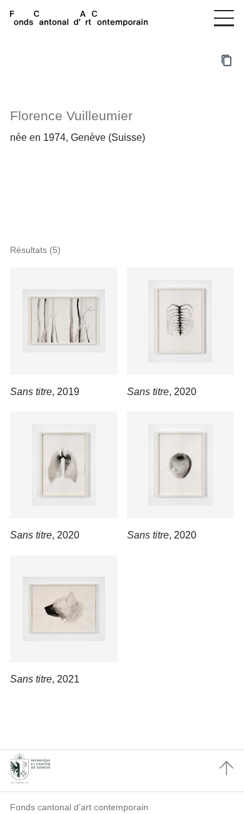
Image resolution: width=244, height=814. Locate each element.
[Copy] (226, 60)
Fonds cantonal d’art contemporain (79, 807)
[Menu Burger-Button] (224, 19)
